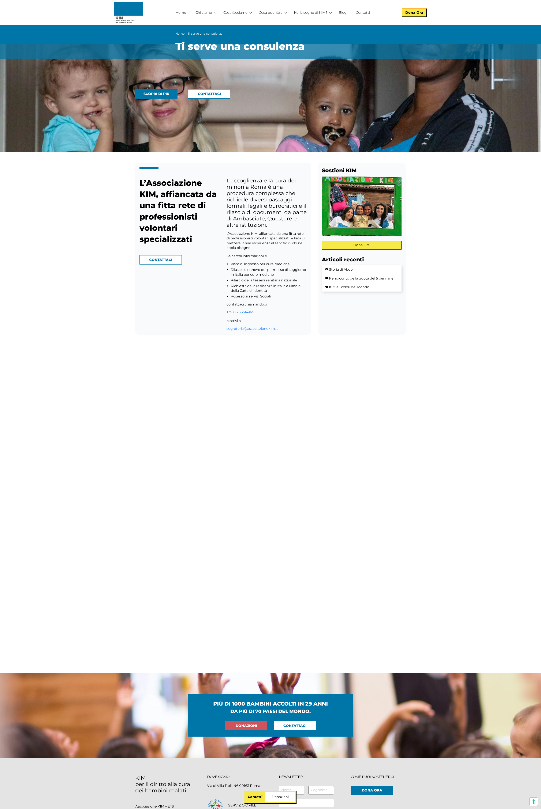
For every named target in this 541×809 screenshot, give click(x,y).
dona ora (372, 790)
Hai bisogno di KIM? (310, 13)
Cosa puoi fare (271, 13)
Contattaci (209, 94)
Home (181, 13)
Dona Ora (414, 13)
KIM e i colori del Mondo (349, 287)
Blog (343, 13)
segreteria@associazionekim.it (252, 329)
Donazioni (246, 726)
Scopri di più (156, 94)
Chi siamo (203, 13)
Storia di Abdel (341, 269)
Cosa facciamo (235, 13)
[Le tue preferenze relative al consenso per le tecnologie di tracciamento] (534, 802)
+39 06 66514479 (240, 312)
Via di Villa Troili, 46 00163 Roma (233, 786)
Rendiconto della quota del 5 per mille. (361, 278)
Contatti (363, 13)
